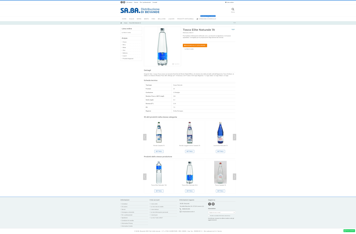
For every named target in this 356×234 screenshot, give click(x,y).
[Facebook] (122, 2)
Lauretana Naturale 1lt (220, 145)
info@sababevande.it (188, 211)
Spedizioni (125, 217)
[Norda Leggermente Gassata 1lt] (190, 132)
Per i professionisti (145, 2)
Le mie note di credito (157, 206)
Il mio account (155, 200)
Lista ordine (230, 2)
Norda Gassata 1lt (159, 145)
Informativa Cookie (127, 226)
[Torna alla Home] (121, 23)
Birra (124, 44)
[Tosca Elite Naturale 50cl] (190, 172)
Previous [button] (144, 137)
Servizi (136, 2)
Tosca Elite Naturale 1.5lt (159, 185)
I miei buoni (154, 215)
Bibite (124, 47)
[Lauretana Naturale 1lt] (220, 132)
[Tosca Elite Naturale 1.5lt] (159, 172)
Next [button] (234, 137)
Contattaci (124, 204)
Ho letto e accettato (220, 215)
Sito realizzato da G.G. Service (213, 231)
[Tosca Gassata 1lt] (220, 172)
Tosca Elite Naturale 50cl (190, 185)
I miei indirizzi (155, 209)
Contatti (155, 2)
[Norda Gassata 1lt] (159, 132)
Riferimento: (186, 32)
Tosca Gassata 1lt (220, 185)
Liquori (125, 56)
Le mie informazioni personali (159, 212)
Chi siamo (129, 2)
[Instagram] (124, 2)
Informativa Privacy (127, 223)
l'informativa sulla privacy (224, 215)
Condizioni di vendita (128, 220)
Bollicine (125, 53)
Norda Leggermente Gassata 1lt (189, 145)
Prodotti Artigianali (128, 58)
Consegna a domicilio (128, 212)
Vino (124, 50)
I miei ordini (154, 204)
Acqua (124, 42)
